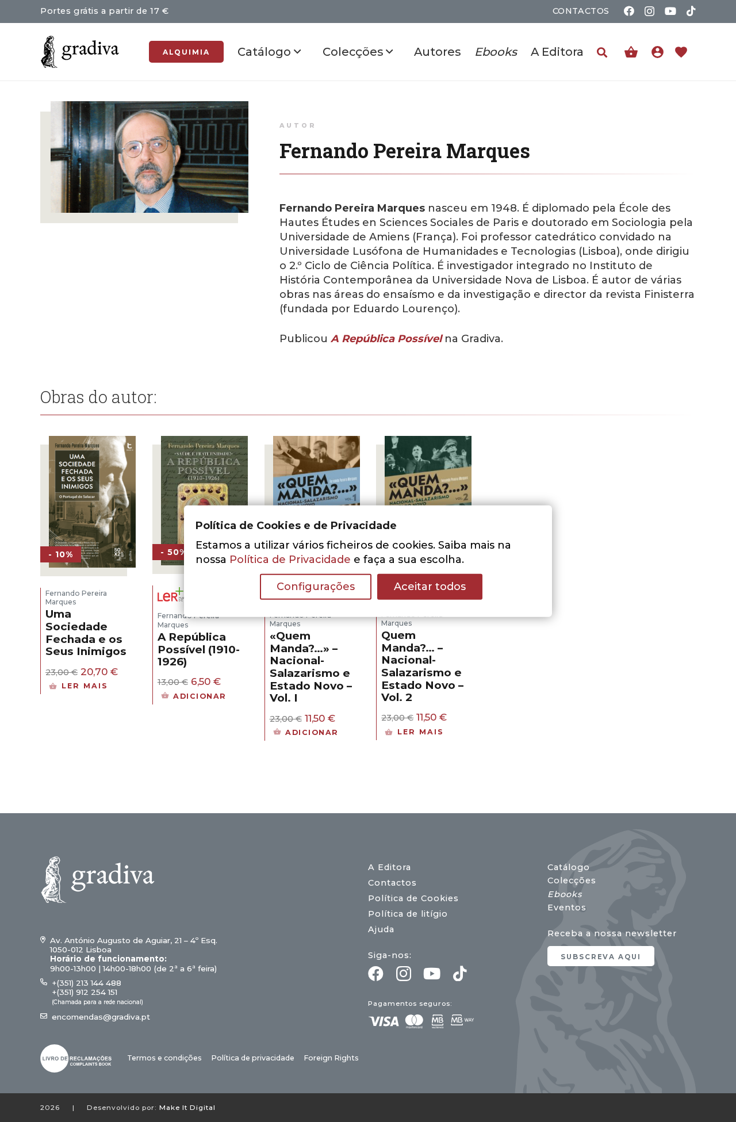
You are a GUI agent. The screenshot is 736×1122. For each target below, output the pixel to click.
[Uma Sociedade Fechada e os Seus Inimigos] (92, 442)
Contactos (392, 883)
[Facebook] (629, 11)
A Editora (389, 867)
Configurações (316, 586)
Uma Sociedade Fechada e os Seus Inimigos (85, 632)
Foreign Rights (331, 1058)
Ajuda (381, 929)
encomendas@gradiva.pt (101, 1016)
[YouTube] (670, 11)
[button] (602, 52)
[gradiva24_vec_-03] (76, 1058)
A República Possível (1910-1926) (199, 649)
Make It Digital (187, 1108)
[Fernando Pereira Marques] (149, 108)
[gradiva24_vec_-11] (80, 52)
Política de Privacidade (290, 559)
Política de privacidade (252, 1058)
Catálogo (568, 867)
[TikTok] (691, 11)
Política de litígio (408, 914)
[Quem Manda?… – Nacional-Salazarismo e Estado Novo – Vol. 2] (428, 442)
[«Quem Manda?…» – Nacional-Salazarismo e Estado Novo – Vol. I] (316, 442)
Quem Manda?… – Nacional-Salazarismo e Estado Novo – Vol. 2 (422, 666)
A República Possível (386, 338)
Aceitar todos (430, 586)
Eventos (566, 907)
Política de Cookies (413, 898)
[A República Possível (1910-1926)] (204, 442)
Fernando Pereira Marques (76, 597)
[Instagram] (649, 11)
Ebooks (564, 894)
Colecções (571, 880)
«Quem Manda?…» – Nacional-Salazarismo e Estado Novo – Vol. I (311, 666)
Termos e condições (164, 1058)
